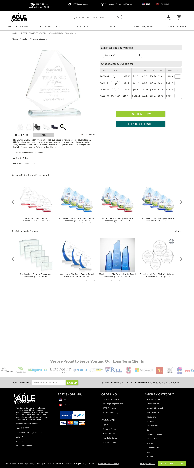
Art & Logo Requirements (113, 404)
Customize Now (141, 114)
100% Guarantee (80, 4)
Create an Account (110, 429)
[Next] (181, 202)
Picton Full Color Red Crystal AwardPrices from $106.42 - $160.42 (117, 219)
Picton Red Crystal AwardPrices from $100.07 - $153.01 (36, 219)
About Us (19, 441)
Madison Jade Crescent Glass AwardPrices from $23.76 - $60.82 (36, 275)
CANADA (164, 4)
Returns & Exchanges (111, 412)
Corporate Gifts (50, 26)
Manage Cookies (109, 442)
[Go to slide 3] (98, 222)
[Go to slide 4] (107, 222)
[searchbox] (98, 17)
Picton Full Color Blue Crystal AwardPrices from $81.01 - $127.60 (158, 219)
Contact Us (20, 437)
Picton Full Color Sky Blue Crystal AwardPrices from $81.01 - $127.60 (76, 219)
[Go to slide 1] (82, 222)
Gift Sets (150, 456)
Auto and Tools (152, 425)
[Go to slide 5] (115, 222)
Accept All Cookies (172, 463)
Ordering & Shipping (111, 399)
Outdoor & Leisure (154, 447)
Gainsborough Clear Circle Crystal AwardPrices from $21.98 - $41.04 (158, 275)
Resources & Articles (24, 446)
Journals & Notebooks (155, 408)
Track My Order (109, 433)
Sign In (105, 425)
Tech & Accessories (154, 412)
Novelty (150, 443)
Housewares (151, 417)
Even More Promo (174, 26)
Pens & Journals (144, 26)
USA (148, 4)
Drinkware (81, 26)
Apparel (150, 452)
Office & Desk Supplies (155, 439)
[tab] (22, 135)
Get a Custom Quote (141, 124)
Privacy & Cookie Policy (108, 463)
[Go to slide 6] (119, 280)
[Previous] (12, 202)
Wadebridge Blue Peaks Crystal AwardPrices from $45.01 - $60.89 (77, 275)
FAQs (43, 135)
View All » (178, 231)
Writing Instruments (155, 434)
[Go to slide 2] (90, 222)
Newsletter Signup (110, 438)
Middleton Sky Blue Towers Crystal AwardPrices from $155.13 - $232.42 (117, 275)
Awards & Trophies (19, 26)
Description (22, 135)
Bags (112, 26)
